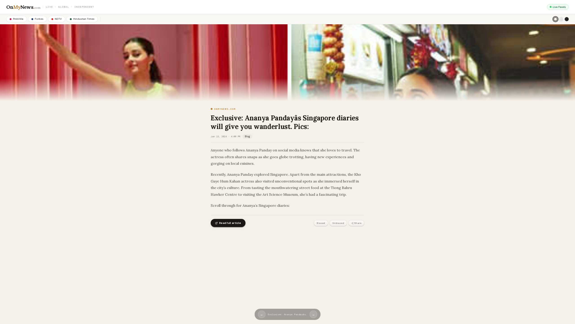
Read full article (230, 223)
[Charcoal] (567, 19)
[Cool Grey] (561, 19)
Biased (321, 223)
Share (357, 223)
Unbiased (338, 223)
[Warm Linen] (555, 19)
